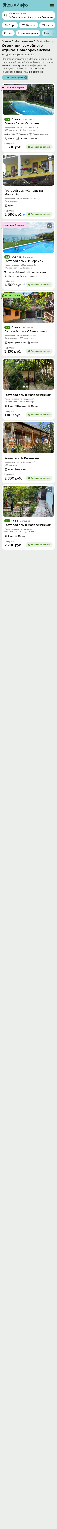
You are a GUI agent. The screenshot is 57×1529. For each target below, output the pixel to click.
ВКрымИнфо (15, 5)
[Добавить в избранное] (49, 88)
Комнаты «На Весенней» (21, 458)
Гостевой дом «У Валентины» (25, 331)
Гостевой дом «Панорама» (23, 261)
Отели (8, 33)
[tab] (24, 111)
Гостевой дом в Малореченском (27, 395)
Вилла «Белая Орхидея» (21, 123)
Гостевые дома (28, 33)
